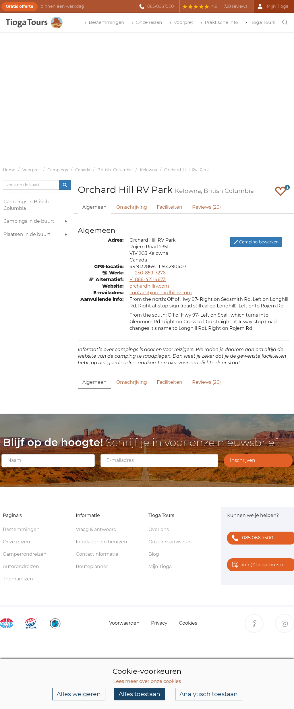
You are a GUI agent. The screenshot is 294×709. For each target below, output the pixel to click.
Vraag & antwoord (96, 529)
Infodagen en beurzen (101, 542)
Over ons (158, 529)
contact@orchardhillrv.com (160, 292)
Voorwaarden (124, 623)
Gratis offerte (19, 6)
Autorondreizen (21, 566)
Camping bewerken (258, 242)
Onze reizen (16, 542)
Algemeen (94, 207)
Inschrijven (242, 460)
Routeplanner (92, 566)
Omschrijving (131, 207)
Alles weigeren (79, 694)
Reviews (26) (206, 207)
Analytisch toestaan (208, 694)
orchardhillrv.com (149, 286)
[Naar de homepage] (34, 22)
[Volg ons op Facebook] (254, 623)
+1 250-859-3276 (147, 273)
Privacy (159, 623)
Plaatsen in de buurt (26, 234)
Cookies (188, 623)
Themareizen (18, 579)
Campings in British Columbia (26, 205)
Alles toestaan (139, 694)
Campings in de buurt (28, 221)
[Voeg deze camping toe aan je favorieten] (280, 191)
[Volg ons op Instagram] (284, 623)
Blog (153, 554)
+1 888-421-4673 (147, 279)
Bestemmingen (21, 529)
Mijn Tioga (160, 566)
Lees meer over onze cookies (147, 681)
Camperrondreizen (25, 554)
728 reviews (235, 6)
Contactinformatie (97, 554)
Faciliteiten (169, 207)
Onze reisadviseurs (170, 542)
